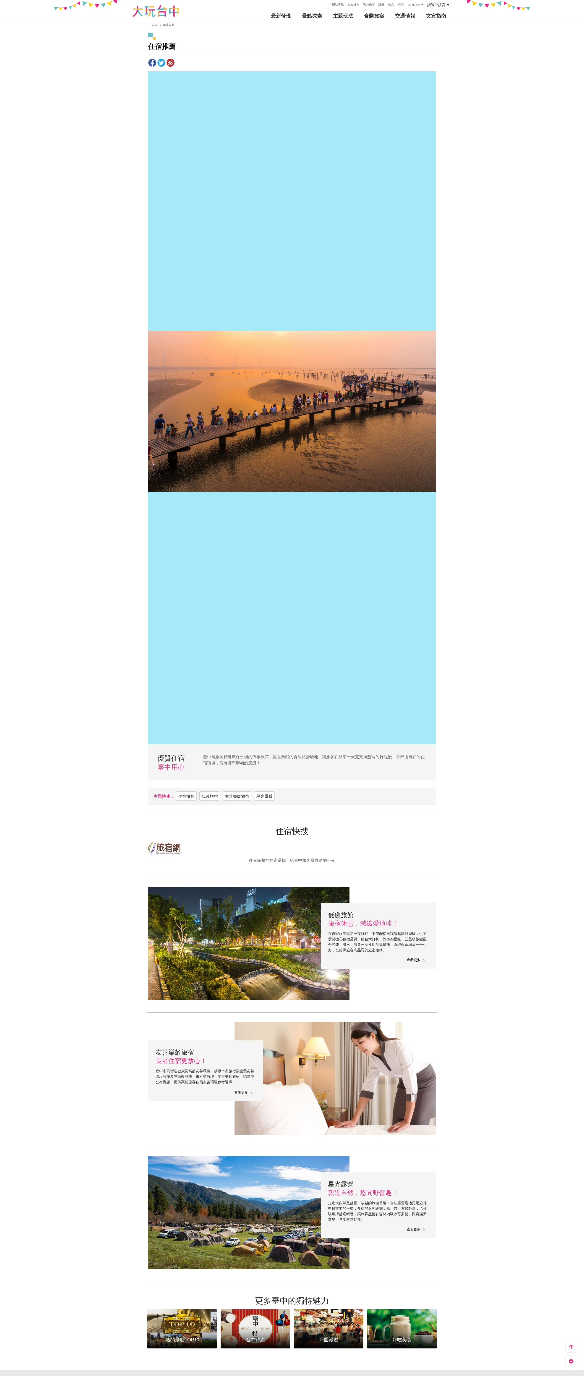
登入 (391, 4)
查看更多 (414, 959)
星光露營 (264, 796)
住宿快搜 (186, 796)
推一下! (161, 63)
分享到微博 (171, 63)
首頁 (155, 25)
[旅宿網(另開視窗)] (292, 848)
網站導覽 (338, 4)
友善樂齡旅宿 (237, 796)
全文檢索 (353, 4)
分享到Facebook (152, 63)
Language (413, 4)
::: (327, 4)
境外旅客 (369, 4)
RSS (401, 4)
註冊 (381, 4)
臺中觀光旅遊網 (155, 11)
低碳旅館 (209, 796)
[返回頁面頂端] (571, 1346)
